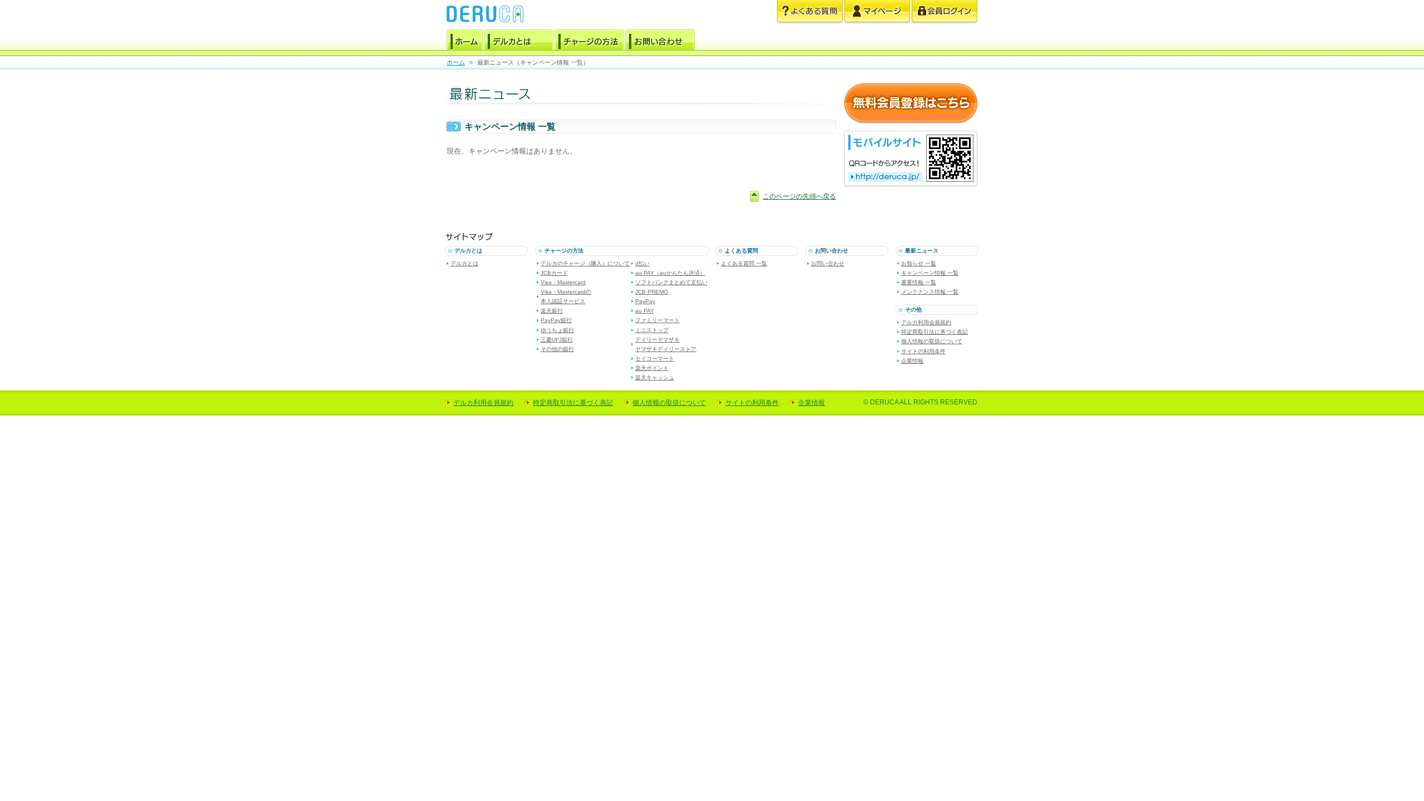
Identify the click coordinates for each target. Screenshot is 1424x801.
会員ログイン (944, 12)
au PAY (644, 311)
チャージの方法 (589, 42)
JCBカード (554, 273)
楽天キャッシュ (654, 377)
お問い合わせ (660, 42)
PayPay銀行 (556, 320)
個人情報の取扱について (931, 341)
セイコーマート (654, 358)
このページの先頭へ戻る (799, 196)
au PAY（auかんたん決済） (670, 273)
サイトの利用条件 (923, 351)
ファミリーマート (657, 320)
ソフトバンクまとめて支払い (671, 282)
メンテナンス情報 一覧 (929, 292)
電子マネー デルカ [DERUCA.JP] (485, 14)
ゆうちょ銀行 (557, 330)
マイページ (877, 12)
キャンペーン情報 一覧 (929, 273)
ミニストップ (652, 330)
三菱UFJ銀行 (557, 340)
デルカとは (518, 42)
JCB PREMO (651, 292)
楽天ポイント (652, 368)
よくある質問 (810, 12)
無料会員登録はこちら (911, 103)
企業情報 (912, 361)
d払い (642, 263)
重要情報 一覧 (918, 282)
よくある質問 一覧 (744, 263)
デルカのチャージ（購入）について (585, 263)
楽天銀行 (552, 311)
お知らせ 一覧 (918, 263)
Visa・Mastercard (563, 282)
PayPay (645, 301)
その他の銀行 (557, 349)
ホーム (465, 42)
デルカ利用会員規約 (926, 322)
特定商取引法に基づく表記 (934, 332)
